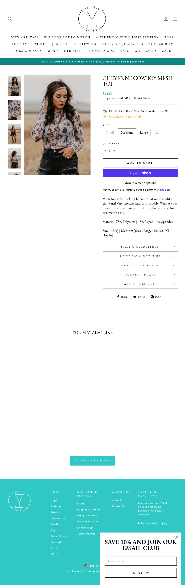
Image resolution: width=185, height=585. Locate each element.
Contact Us (119, 506)
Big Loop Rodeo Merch (67, 37)
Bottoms (21, 44)
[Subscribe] (164, 523)
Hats (124, 51)
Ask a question (140, 283)
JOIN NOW (141, 573)
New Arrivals (25, 37)
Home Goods (101, 51)
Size (107, 125)
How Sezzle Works (140, 265)
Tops (169, 37)
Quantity (112, 143)
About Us (118, 500)
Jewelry (60, 44)
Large (144, 132)
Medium (127, 132)
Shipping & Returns (140, 256)
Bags (54, 530)
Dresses (55, 512)
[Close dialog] (177, 537)
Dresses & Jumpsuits (122, 44)
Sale (166, 51)
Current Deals (140, 274)
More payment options (140, 183)
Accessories (161, 44)
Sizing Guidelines (140, 246)
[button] (140, 98)
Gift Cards (146, 51)
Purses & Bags (28, 51)
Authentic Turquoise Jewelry (127, 37)
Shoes (41, 44)
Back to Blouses (95, 460)
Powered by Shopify (74, 571)
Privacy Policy (85, 527)
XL (157, 132)
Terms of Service (86, 533)
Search (81, 503)
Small (110, 132)
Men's (53, 51)
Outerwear (85, 44)
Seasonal (56, 542)
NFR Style (74, 51)
